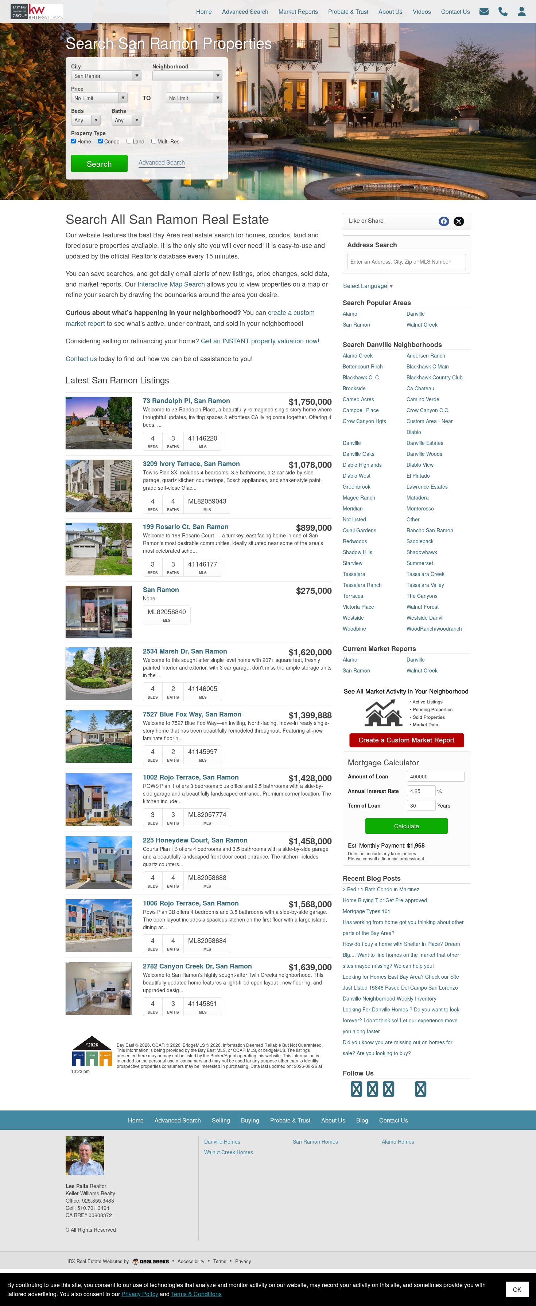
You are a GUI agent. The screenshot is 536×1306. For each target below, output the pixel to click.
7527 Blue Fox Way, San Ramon (192, 714)
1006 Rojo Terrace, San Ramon (191, 903)
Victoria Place (358, 606)
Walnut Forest (423, 606)
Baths (119, 110)
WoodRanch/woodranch (434, 628)
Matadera (418, 497)
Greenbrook (356, 486)
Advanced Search (162, 162)
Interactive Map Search (171, 283)
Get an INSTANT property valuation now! (260, 340)
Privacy (243, 1261)
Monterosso (420, 508)
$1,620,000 (310, 651)
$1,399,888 (310, 714)
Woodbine (354, 628)
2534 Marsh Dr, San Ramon (185, 651)
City (76, 66)
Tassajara (354, 573)
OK (517, 1289)
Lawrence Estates (427, 486)
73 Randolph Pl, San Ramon (186, 401)
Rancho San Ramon (430, 530)
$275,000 (314, 590)
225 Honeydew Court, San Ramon (195, 840)
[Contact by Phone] (503, 11)
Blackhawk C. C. (361, 377)
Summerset (420, 563)
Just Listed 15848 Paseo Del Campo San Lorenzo (400, 987)
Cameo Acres (358, 399)
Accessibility (191, 1261)
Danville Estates (425, 442)
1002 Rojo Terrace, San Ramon (191, 777)
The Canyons (422, 595)
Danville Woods (424, 453)
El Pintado (418, 475)
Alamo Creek (358, 355)
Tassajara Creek (425, 573)
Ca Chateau (420, 388)
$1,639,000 (310, 966)
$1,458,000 (310, 840)
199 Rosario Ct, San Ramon (186, 526)
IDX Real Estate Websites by (99, 1261)
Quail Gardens (359, 530)
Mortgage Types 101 (367, 911)
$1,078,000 (310, 464)
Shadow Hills (357, 552)
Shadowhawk (422, 552)
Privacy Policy (139, 1294)
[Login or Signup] (522, 11)
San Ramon (161, 589)
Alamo (350, 313)
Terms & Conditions (196, 1294)
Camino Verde (423, 399)
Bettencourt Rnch (363, 366)
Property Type (88, 133)
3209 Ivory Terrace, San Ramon (191, 463)
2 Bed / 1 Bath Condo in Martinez (381, 889)
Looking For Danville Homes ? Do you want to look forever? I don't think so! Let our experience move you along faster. (401, 1020)
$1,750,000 (310, 401)
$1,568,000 (310, 903)
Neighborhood (170, 66)
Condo (111, 141)
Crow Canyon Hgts (364, 421)
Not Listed (354, 519)
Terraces (353, 595)
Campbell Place (361, 410)
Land (137, 141)
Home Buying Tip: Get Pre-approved (385, 900)
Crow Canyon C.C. (428, 410)
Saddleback (420, 541)
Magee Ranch (359, 497)
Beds (77, 110)
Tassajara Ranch (362, 584)
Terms (219, 1261)
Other (413, 519)
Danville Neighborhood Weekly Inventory (389, 998)
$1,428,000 (310, 777)
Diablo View (420, 464)
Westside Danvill (425, 617)
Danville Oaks (358, 453)
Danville (416, 313)
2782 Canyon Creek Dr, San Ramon (197, 966)
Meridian (353, 508)
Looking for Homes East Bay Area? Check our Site (401, 976)
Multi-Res (167, 141)
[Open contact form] (484, 11)
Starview (352, 563)
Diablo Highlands (362, 464)
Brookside (354, 388)
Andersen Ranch (426, 355)
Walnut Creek (422, 324)
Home (83, 141)
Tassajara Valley (425, 584)
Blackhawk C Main (428, 366)
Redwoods (355, 541)
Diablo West (356, 475)
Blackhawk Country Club (435, 377)
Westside (353, 617)
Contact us (81, 358)
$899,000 (314, 527)
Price (77, 88)
